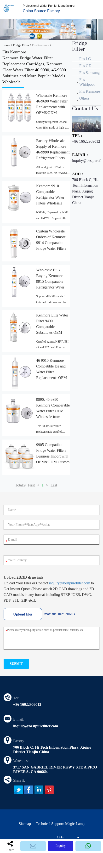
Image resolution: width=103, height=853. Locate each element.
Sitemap (25, 824)
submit (16, 664)
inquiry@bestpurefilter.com (69, 583)
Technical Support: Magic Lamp (60, 824)
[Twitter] (18, 789)
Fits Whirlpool (87, 82)
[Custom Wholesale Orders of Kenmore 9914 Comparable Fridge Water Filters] (19, 243)
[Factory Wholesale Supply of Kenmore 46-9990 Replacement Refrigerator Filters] (19, 152)
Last (54, 485)
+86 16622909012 (86, 141)
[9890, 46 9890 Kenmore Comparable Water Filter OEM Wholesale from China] (19, 411)
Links (60, 837)
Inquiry (61, 845)
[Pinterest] (49, 789)
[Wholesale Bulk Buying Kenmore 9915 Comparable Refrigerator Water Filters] (19, 282)
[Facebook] (28, 789)
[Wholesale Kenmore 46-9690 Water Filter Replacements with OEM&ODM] (19, 107)
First (31, 485)
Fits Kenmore (40, 45)
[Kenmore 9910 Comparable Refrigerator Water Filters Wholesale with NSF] (19, 198)
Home (6, 45)
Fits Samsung (89, 73)
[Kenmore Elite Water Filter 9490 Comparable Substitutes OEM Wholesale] (19, 327)
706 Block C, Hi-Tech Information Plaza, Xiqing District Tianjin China (85, 191)
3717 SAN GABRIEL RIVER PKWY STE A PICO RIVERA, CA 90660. (55, 769)
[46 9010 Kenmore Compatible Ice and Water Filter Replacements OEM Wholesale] (19, 372)
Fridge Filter (21, 45)
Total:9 (20, 485)
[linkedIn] (38, 789)
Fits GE (85, 66)
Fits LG (85, 59)
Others (84, 98)
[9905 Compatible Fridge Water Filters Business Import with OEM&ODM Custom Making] (19, 456)
